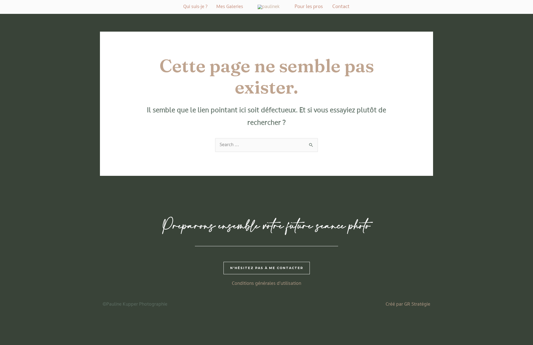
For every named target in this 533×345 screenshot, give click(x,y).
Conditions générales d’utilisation (266, 283)
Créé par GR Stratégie (408, 304)
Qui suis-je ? (195, 7)
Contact (341, 6)
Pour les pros (309, 6)
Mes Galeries (229, 7)
